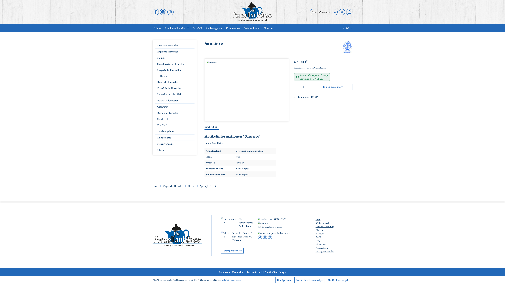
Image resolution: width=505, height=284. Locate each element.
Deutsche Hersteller (167, 45)
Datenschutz (238, 272)
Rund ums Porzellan (167, 113)
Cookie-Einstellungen (275, 272)
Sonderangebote (165, 131)
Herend (163, 75)
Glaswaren (162, 106)
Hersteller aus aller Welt (169, 94)
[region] (246, 89)
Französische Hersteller (169, 88)
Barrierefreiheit (254, 272)
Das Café (162, 125)
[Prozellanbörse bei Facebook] (156, 12)
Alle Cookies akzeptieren (339, 280)
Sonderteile (163, 119)
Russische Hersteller (167, 82)
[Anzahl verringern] (297, 87)
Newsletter (321, 244)
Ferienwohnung (165, 143)
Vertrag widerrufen (232, 250)
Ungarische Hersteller (169, 70)
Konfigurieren (284, 280)
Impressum (224, 272)
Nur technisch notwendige (309, 280)
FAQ (318, 240)
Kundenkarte (164, 137)
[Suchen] (335, 12)
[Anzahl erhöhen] (310, 87)
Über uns (162, 150)
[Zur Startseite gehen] (252, 11)
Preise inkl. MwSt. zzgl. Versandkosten (310, 67)
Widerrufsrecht (323, 222)
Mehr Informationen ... (231, 280)
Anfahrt (319, 237)
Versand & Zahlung (325, 226)
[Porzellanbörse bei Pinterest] (170, 12)
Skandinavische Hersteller (170, 64)
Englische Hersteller (167, 51)
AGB (318, 219)
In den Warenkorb (333, 86)
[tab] (211, 127)
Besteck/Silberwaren (168, 100)
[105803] (246, 89)
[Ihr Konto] (342, 12)
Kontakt (320, 233)
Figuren (161, 57)
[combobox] (321, 12)
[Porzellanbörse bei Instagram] (163, 12)
